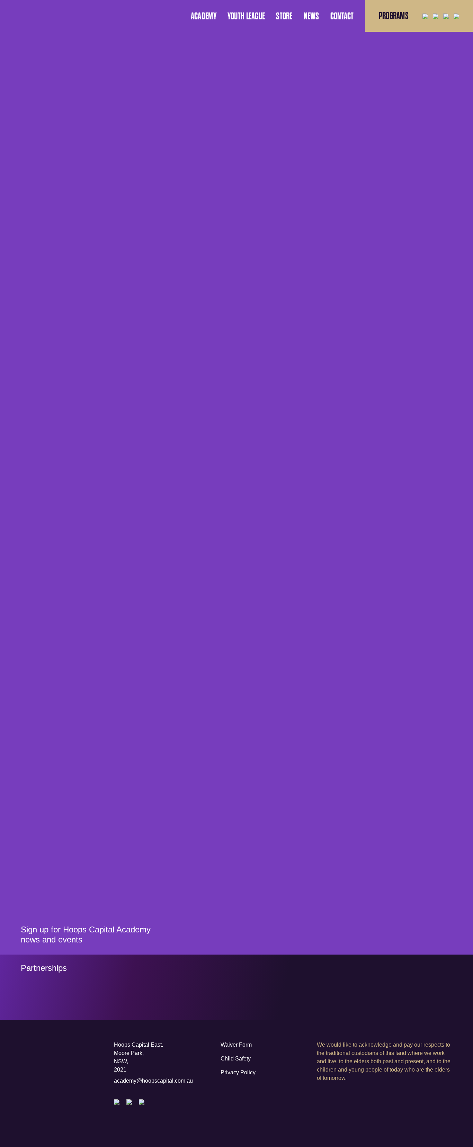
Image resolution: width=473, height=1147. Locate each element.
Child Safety (236, 1059)
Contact (342, 16)
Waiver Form (236, 1045)
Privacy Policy (238, 1072)
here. (313, 285)
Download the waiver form (309, 768)
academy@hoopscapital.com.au (153, 1081)
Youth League (246, 16)
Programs (394, 16)
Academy (203, 16)
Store (284, 16)
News (311, 16)
